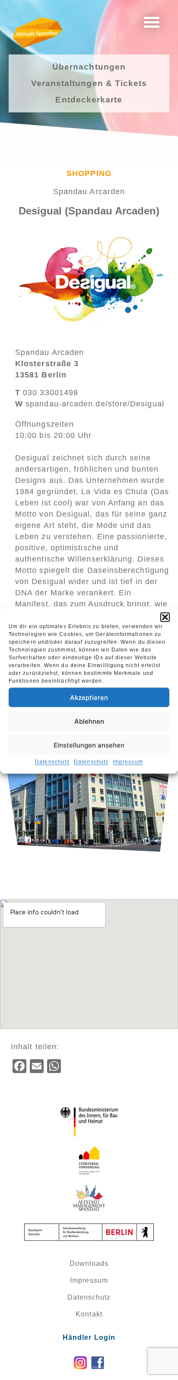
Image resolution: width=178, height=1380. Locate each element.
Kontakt (89, 1314)
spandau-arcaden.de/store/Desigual (89, 403)
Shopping (89, 173)
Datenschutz (52, 762)
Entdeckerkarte (88, 99)
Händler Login (89, 1337)
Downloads (89, 1263)
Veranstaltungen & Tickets (89, 83)
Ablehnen (89, 721)
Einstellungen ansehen (89, 745)
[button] (165, 617)
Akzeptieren (89, 697)
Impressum (128, 762)
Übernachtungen (89, 66)
